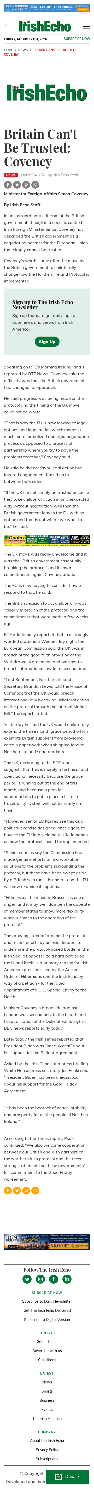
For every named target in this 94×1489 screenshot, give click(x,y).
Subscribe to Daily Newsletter (47, 1301)
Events (47, 1409)
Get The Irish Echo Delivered (47, 1310)
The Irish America (47, 1418)
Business (47, 1400)
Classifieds (47, 1360)
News (23, 50)
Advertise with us (47, 1350)
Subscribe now (77, 39)
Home (8, 50)
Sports (47, 1391)
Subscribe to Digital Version (47, 1319)
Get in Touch (47, 1341)
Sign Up (47, 341)
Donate (72, 1476)
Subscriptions (47, 1459)
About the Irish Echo (47, 1440)
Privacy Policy (47, 1449)
